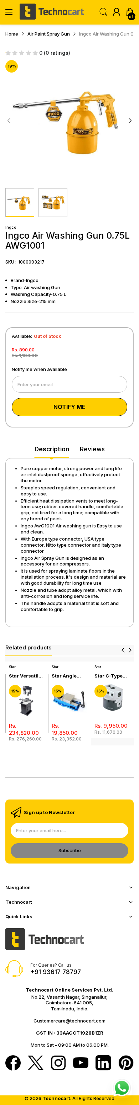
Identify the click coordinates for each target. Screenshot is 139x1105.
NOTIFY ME (69, 406)
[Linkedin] (103, 1063)
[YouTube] (80, 1063)
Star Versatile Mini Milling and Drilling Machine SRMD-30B (25, 676)
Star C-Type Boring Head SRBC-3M (109, 676)
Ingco (10, 227)
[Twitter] (35, 1063)
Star (12, 667)
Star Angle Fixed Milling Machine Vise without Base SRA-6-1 (68, 676)
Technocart (56, 1098)
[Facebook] (13, 1063)
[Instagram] (58, 1063)
